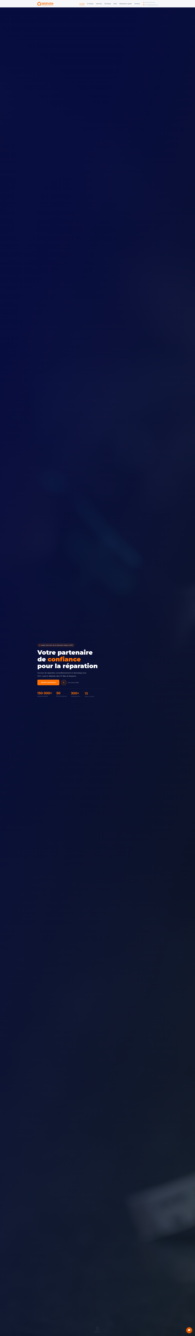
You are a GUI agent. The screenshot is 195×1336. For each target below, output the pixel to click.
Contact (137, 3)
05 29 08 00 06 (150, 2)
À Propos (90, 3)
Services (99, 3)
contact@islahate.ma (151, 5)
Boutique (108, 3)
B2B (115, 3)
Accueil (81, 3)
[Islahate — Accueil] (45, 3)
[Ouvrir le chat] (189, 1330)
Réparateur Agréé (125, 3)
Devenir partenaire (48, 682)
